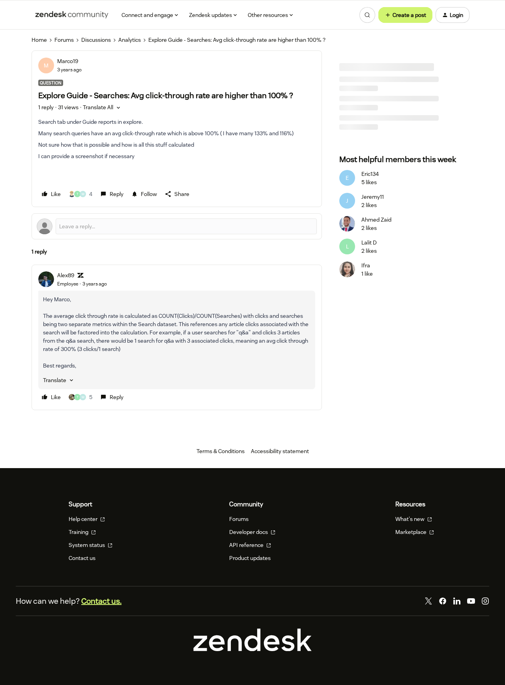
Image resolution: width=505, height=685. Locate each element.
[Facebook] (443, 601)
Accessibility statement (280, 451)
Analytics (129, 39)
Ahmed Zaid (376, 219)
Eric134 (370, 173)
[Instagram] (485, 601)
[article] (176, 337)
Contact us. (101, 601)
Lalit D (369, 242)
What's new (410, 519)
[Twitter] (428, 601)
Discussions (96, 39)
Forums (64, 39)
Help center (84, 519)
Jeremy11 (372, 196)
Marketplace (411, 532)
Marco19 (67, 61)
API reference (247, 545)
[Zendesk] (252, 649)
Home (39, 39)
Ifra (365, 265)
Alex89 (65, 275)
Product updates (250, 558)
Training (79, 532)
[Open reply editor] (177, 226)
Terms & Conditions (220, 451)
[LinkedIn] (457, 601)
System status (87, 545)
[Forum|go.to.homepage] (72, 15)
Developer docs (249, 532)
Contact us (82, 558)
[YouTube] (471, 601)
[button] (405, 15)
